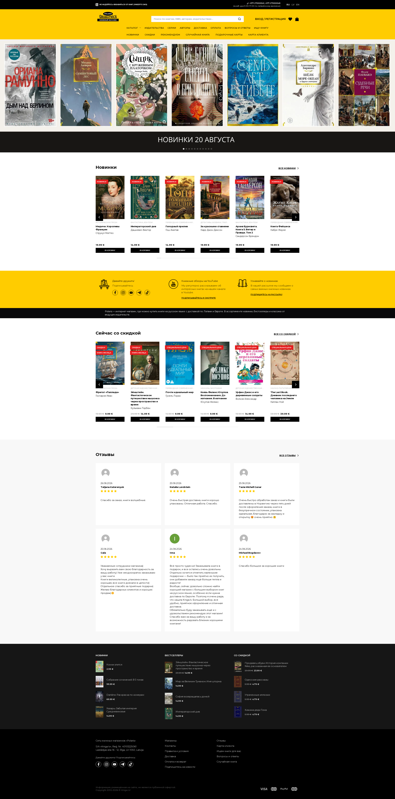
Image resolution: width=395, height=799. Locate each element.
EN (297, 4)
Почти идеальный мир (180, 392)
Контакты (170, 745)
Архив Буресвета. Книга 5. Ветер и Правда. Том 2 (246, 229)
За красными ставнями (215, 226)
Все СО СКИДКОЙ (285, 334)
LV (293, 4)
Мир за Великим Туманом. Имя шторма (198, 681)
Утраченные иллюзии (257, 694)
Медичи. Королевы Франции (107, 228)
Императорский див (143, 226)
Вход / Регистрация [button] (270, 19)
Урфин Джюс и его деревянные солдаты (249, 394)
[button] (297, 18)
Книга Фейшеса (280, 226)
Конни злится (114, 664)
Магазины (171, 740)
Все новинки (287, 168)
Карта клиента (225, 745)
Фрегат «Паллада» (107, 392)
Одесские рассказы (256, 679)
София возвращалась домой (192, 696)
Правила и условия (177, 751)
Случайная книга (227, 761)
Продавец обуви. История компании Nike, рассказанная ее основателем (266, 665)
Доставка (170, 756)
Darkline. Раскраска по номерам (125, 694)
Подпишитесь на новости (180, 766)
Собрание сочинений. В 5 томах (124, 679)
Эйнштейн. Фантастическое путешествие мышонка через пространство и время (145, 398)
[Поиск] (239, 19)
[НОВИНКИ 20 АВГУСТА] (197, 96)
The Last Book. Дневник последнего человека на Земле (283, 395)
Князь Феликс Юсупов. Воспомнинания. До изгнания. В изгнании (214, 395)
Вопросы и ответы (228, 756)
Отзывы (221, 740)
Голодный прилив (177, 226)
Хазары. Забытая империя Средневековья (121, 710)
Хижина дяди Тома (256, 709)
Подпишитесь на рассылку (266, 294)
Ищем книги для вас (229, 751)
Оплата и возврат (175, 761)
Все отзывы (287, 455)
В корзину (110, 250)
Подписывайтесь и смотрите (198, 298)
